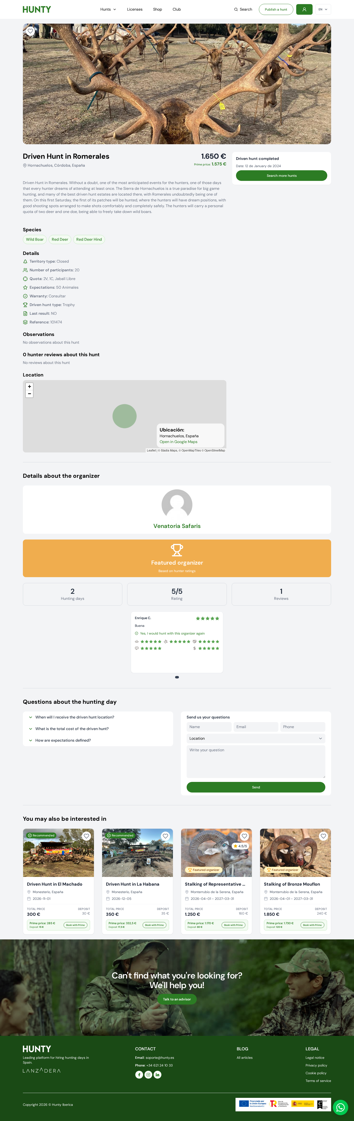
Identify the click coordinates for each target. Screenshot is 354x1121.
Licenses (135, 9)
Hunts (105, 9)
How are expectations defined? (63, 740)
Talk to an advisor (177, 999)
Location (33, 375)
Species (32, 229)
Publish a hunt (276, 9)
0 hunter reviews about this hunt (61, 354)
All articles (245, 1057)
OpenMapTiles (191, 450)
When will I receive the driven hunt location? (74, 717)
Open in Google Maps (178, 441)
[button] (29, 386)
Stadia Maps (169, 450)
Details (31, 253)
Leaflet (151, 450)
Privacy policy (316, 1065)
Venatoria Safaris (177, 526)
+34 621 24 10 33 (159, 1065)
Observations (38, 334)
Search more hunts (282, 175)
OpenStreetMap (214, 450)
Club (177, 9)
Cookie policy (316, 1073)
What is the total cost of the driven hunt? (72, 728)
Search (246, 9)
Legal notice (315, 1057)
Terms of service (318, 1081)
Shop (157, 9)
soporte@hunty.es (160, 1057)
